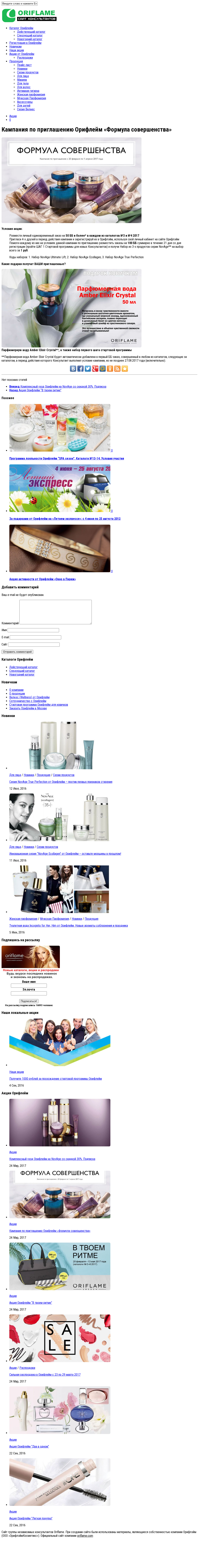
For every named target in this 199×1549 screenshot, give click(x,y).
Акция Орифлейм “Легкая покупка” (30, 1518)
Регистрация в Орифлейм (25, 43)
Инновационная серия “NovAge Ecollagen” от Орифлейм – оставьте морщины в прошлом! (65, 854)
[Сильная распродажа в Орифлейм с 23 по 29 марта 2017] (59, 1361)
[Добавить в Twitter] (88, 368)
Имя (4, 630)
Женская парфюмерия (31, 94)
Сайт (4, 644)
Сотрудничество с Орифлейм (27, 701)
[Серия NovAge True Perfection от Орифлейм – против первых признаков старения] (59, 768)
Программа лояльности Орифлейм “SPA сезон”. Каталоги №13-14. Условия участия (66, 458)
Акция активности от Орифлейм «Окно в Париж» (42, 579)
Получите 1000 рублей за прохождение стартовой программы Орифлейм (55, 1079)
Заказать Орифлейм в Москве (28, 708)
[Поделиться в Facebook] (80, 368)
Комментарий (10, 623)
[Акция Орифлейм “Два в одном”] (59, 1433)
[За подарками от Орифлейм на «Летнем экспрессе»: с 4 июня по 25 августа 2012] (60, 511)
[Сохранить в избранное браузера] (125, 368)
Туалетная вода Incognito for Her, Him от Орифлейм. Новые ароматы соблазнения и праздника (68, 925)
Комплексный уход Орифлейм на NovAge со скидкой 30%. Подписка (52, 1159)
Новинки (22, 69)
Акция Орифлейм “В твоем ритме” (30, 1303)
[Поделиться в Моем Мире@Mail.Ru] (103, 368)
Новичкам (15, 46)
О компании (16, 690)
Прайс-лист (24, 65)
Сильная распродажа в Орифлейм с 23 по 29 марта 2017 (44, 1374)
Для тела (23, 83)
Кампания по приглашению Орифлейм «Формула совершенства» (49, 1231)
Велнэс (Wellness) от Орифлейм (29, 697)
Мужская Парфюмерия (31, 98)
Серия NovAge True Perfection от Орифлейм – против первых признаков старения (60, 782)
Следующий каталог (30, 35)
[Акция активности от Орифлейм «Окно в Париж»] (60, 571)
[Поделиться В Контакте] (73, 368)
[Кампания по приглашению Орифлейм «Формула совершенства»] (59, 1217)
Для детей (23, 105)
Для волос (24, 87)
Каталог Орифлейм (21, 28)
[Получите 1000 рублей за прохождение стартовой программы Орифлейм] (59, 1065)
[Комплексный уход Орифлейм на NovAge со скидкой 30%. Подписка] (59, 1145)
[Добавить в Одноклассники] (110, 368)
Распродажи (25, 57)
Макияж (22, 80)
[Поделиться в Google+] (95, 368)
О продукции (17, 693)
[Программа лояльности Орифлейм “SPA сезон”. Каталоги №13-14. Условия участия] (60, 450)
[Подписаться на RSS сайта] (117, 368)
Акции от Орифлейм (21, 54)
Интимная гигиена (28, 91)
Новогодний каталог (29, 39)
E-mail (5, 637)
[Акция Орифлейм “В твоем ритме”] (59, 1289)
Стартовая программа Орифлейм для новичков (38, 704)
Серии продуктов (27, 72)
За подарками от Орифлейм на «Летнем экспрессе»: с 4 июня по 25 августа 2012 (64, 519)
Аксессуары (25, 102)
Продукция (16, 61)
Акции (13, 116)
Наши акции (16, 50)
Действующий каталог (31, 32)
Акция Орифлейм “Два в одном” (29, 1446)
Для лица (23, 76)
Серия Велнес (26, 109)
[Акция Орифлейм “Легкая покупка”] (59, 1505)
